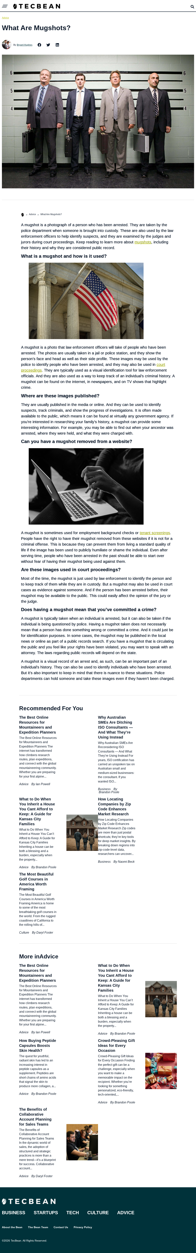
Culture (24, 932)
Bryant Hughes (24, 45)
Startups (46, 1212)
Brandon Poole (109, 792)
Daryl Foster (44, 932)
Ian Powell (43, 784)
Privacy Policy (83, 1227)
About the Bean (12, 1227)
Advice (5, 17)
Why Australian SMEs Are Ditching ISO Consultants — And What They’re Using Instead (115, 727)
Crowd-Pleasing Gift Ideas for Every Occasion (116, 1045)
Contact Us (61, 1227)
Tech (72, 1212)
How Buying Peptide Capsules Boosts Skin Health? (37, 1045)
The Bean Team (38, 1227)
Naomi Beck (126, 861)
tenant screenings (155, 533)
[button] (39, 45)
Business (104, 789)
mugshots (143, 242)
